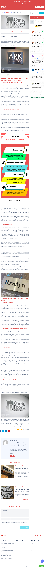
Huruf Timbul (25, 31)
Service (32, 548)
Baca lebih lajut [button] (34, 51)
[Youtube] (40, 535)
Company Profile (39, 6)
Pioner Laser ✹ (20, 566)
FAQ (31, 552)
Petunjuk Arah (19, 553)
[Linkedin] (37, 535)
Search (41, 13)
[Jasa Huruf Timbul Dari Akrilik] (7, 471)
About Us (32, 545)
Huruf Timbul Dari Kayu (22, 489)
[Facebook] (35, 535)
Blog (31, 550)
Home (32, 543)
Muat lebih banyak (37, 94)
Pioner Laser (7, 31)
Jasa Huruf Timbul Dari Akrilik (21, 469)
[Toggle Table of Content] (7, 75)
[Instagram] (42, 535)
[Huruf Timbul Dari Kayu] (7, 492)
